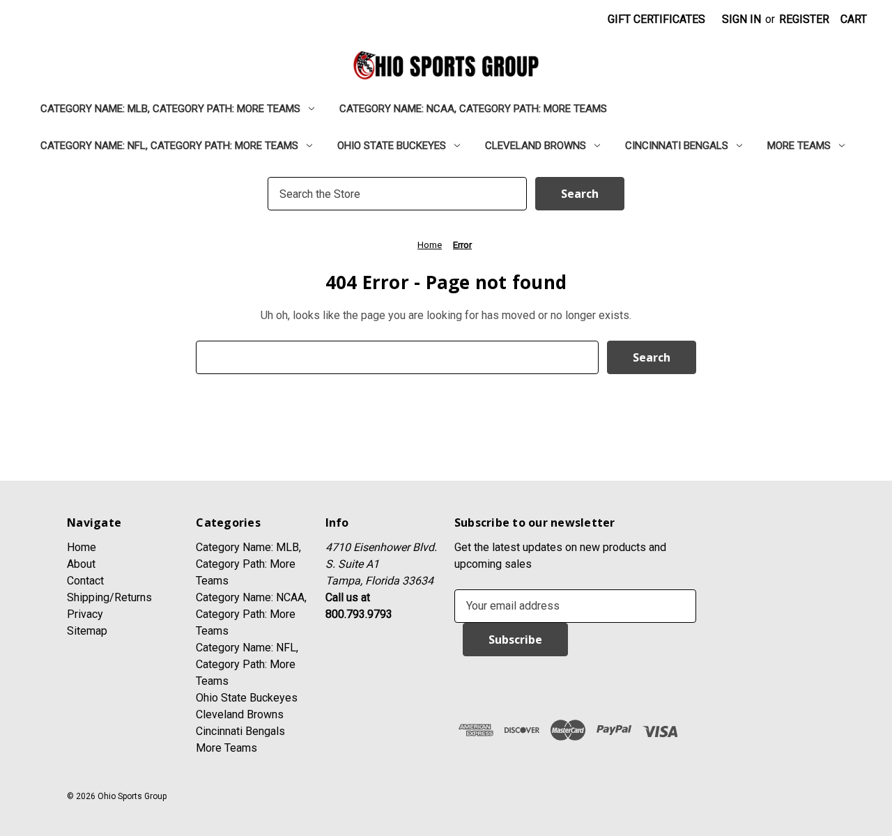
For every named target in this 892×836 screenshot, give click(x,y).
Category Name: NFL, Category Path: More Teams (169, 145)
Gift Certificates (656, 19)
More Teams (799, 145)
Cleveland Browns (535, 145)
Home (81, 547)
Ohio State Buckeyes (391, 145)
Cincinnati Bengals (676, 145)
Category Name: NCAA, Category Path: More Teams (473, 108)
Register (804, 19)
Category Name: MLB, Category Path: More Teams (170, 108)
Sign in (741, 19)
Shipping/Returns (109, 597)
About (81, 564)
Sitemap (87, 630)
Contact (85, 580)
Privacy (85, 614)
